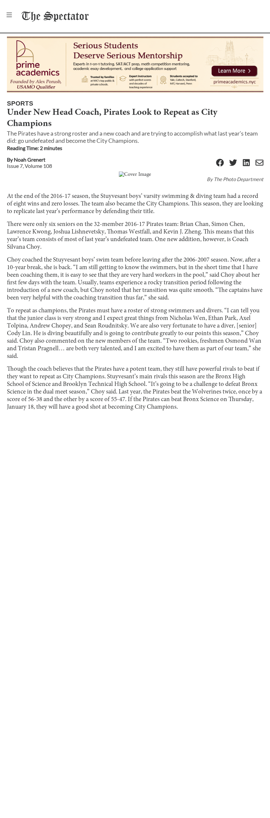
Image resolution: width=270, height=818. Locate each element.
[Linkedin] (246, 163)
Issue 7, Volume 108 (29, 166)
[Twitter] (233, 163)
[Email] (259, 163)
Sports (20, 103)
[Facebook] (220, 163)
